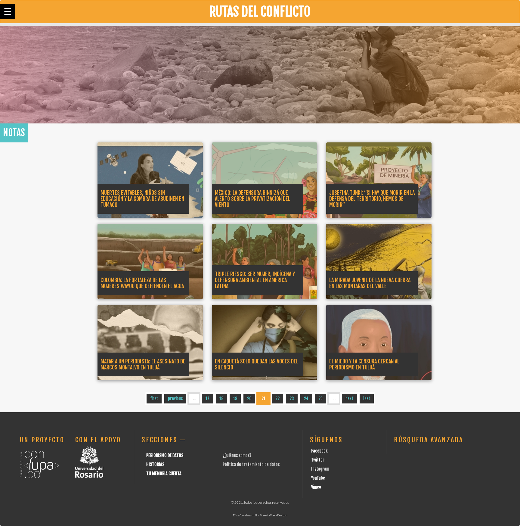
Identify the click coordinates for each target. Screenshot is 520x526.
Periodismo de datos (164, 455)
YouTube (318, 478)
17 (207, 398)
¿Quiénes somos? (237, 455)
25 (320, 398)
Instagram (320, 469)
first (154, 398)
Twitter (317, 459)
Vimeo (316, 487)
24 (306, 398)
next (349, 398)
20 (249, 398)
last (366, 398)
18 (221, 398)
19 (235, 398)
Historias (155, 464)
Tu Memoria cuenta (163, 473)
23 (291, 398)
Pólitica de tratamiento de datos (251, 464)
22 (277, 398)
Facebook (319, 450)
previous (175, 398)
